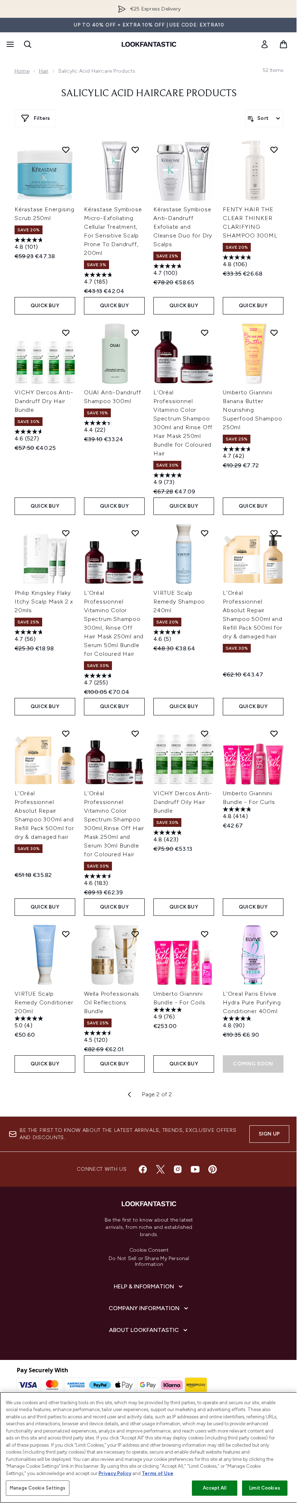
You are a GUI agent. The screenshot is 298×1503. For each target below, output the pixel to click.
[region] (149, 1447)
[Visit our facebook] (143, 1169)
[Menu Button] (9, 44)
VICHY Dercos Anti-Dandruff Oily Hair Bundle (182, 802)
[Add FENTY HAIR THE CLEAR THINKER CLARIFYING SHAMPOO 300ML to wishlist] (274, 149)
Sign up (269, 1134)
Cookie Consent (149, 1250)
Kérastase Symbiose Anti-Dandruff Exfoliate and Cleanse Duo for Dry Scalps (182, 227)
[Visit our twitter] (160, 1169)
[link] (264, 44)
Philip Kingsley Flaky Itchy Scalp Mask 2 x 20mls (44, 601)
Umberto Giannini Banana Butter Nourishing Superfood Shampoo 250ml (252, 410)
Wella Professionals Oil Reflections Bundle (111, 1002)
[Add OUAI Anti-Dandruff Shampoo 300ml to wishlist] (135, 332)
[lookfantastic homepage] (149, 44)
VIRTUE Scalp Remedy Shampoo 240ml (179, 601)
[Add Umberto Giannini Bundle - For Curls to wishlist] (274, 733)
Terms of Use (157, 1473)
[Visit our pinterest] (212, 1169)
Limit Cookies (264, 1488)
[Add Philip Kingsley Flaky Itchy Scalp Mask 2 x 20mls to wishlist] (65, 533)
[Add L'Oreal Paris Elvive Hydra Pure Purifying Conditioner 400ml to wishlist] (274, 934)
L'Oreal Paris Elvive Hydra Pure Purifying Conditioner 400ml (252, 1002)
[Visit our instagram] (177, 1169)
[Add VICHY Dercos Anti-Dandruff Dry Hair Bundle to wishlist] (65, 332)
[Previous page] (129, 1094)
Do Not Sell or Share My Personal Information (149, 1261)
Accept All (214, 1488)
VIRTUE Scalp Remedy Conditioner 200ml (44, 1002)
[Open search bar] (27, 44)
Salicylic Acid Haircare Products (149, 94)
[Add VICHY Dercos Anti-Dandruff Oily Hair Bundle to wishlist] (204, 733)
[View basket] (283, 44)
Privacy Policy (114, 1473)
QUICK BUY (45, 305)
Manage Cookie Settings (37, 1488)
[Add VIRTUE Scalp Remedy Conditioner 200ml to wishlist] (65, 934)
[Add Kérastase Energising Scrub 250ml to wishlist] (65, 149)
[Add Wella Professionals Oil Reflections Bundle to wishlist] (135, 934)
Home (22, 71)
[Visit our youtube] (195, 1169)
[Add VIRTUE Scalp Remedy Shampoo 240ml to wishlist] (204, 533)
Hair (44, 71)
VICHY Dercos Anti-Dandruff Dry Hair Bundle (44, 401)
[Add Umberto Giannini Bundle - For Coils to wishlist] (204, 934)
